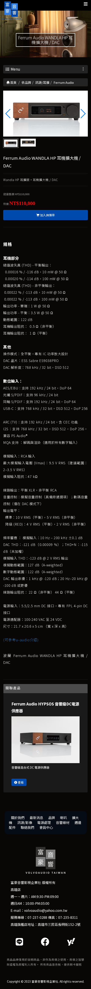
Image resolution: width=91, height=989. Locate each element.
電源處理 (44, 822)
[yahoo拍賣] (71, 941)
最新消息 (36, 817)
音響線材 (62, 822)
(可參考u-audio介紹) (21, 639)
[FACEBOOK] (45, 941)
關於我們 (18, 817)
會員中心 (46, 827)
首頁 (13, 82)
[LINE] (19, 941)
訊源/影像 (24, 822)
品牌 (51, 817)
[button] (83, 113)
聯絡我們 (27, 827)
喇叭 (63, 817)
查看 (20, 782)
